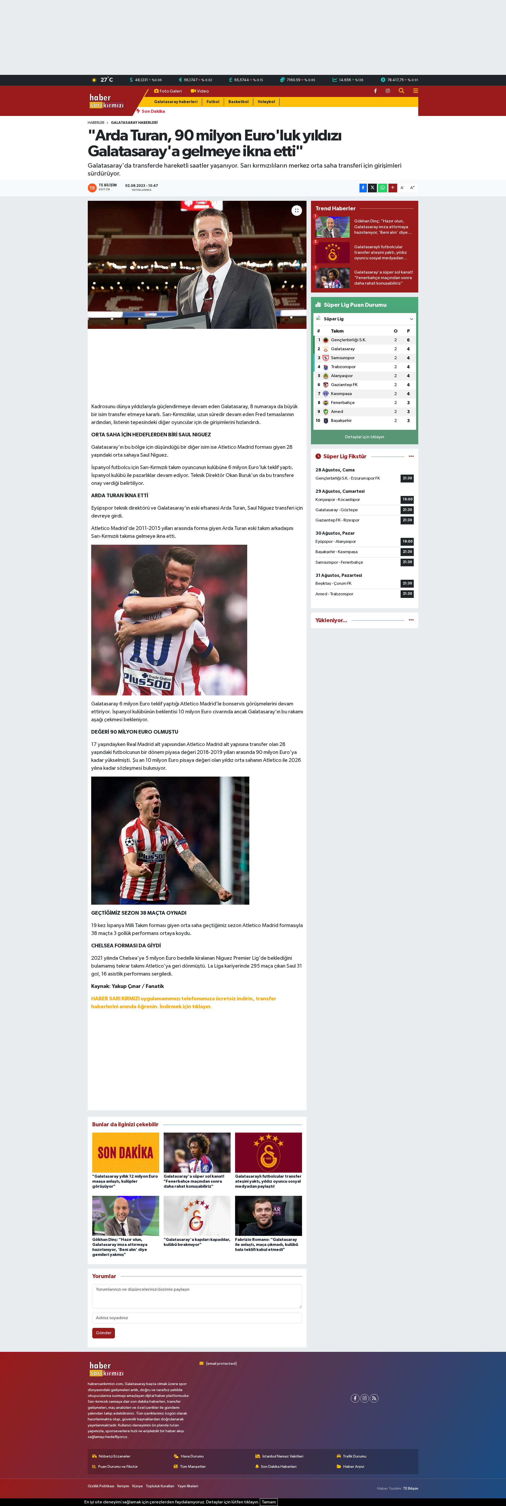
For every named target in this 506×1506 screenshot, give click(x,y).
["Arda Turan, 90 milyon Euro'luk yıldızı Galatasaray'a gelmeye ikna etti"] (197, 265)
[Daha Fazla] (392, 188)
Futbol (213, 102)
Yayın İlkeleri (187, 1486)
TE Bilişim (410, 1488)
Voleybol (266, 102)
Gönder (103, 1333)
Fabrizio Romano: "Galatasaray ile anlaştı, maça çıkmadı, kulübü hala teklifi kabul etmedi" (266, 1244)
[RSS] (374, 1398)
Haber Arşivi (353, 1467)
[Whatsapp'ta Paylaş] (382, 188)
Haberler (96, 123)
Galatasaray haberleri (175, 102)
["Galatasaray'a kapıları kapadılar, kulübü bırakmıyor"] (197, 1215)
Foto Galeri (171, 91)
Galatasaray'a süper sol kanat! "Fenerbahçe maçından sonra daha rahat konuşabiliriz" (194, 1181)
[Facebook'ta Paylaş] (363, 188)
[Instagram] (364, 1398)
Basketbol (238, 102)
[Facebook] (355, 1398)
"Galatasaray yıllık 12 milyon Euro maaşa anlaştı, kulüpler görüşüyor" (125, 1181)
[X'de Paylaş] (372, 188)
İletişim (123, 1486)
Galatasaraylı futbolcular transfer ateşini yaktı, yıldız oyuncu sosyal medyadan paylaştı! (268, 1181)
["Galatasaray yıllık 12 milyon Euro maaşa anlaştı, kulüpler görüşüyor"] (125, 1152)
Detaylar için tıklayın (364, 437)
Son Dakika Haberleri (278, 1467)
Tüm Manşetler (193, 1467)
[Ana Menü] (413, 91)
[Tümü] (411, 620)
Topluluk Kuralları (160, 1486)
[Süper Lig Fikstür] (411, 456)
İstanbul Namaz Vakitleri (282, 1456)
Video (203, 91)
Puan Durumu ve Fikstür (118, 1467)
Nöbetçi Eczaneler (114, 1456)
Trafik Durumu (354, 1456)
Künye (137, 1486)
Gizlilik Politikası (101, 1486)
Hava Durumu (192, 1456)
